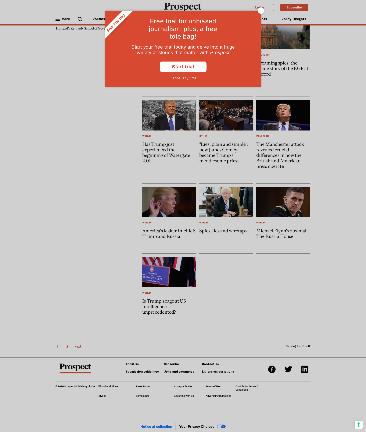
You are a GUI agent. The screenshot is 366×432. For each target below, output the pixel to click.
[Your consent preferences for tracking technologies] (359, 425)
